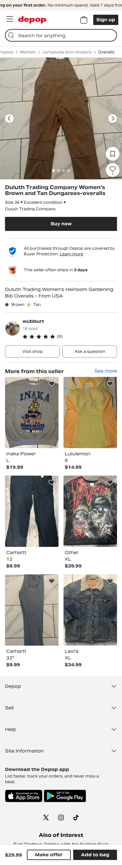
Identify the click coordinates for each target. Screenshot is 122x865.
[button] (70, 336)
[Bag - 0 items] (84, 20)
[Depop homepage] (32, 19)
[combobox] (61, 35)
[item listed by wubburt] (31, 412)
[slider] (61, 118)
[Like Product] (51, 383)
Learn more (71, 254)
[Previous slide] (9, 118)
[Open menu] (9, 19)
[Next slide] (112, 118)
